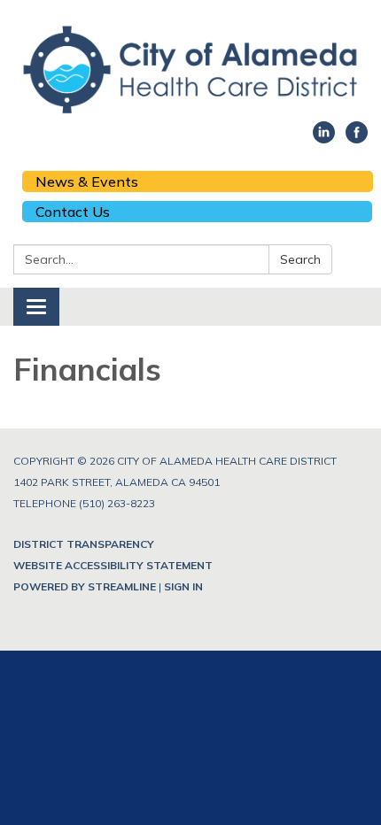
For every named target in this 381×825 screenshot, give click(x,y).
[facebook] (357, 138)
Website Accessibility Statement (113, 565)
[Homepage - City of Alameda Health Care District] (190, 69)
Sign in (183, 586)
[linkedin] (324, 138)
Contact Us (72, 211)
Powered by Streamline (84, 586)
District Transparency (83, 544)
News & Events (86, 181)
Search (300, 259)
